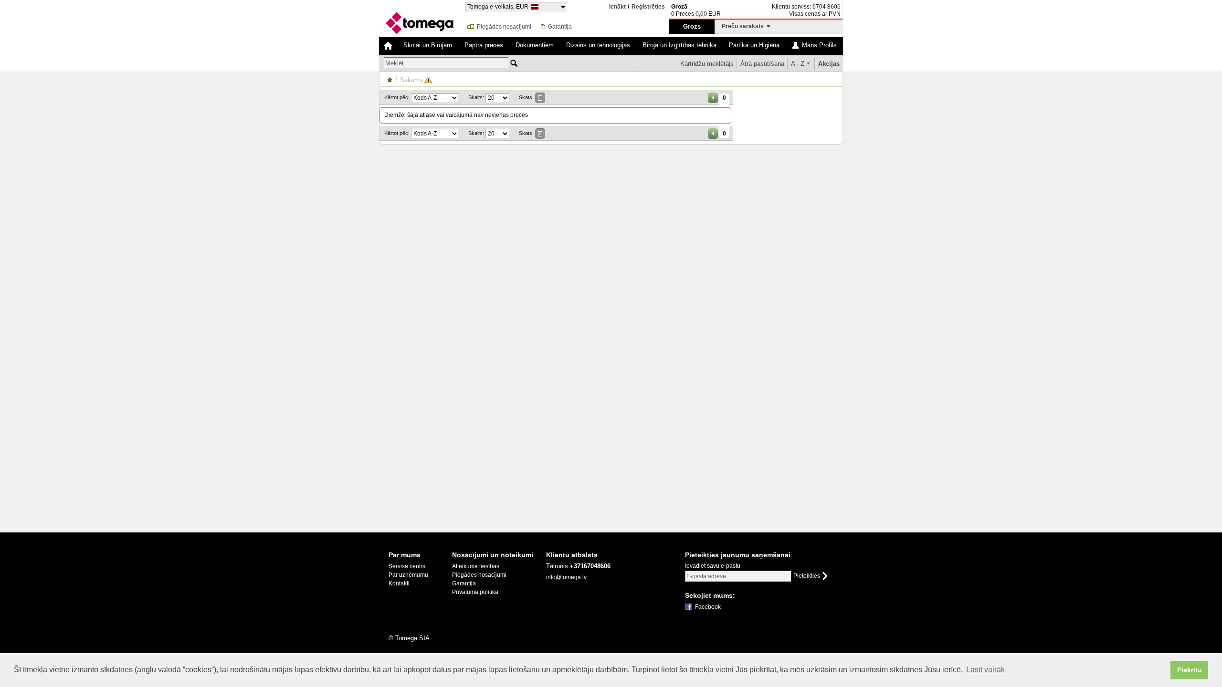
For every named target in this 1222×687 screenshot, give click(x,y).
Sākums (411, 79)
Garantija (560, 26)
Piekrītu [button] (1189, 670)
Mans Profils (819, 45)
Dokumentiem (535, 45)
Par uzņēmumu (408, 575)
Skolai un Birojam (427, 45)
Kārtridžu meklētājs (707, 63)
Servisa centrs (407, 566)
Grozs (692, 26)
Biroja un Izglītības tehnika (679, 45)
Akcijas (829, 63)
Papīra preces (483, 45)
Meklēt (394, 63)
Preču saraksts (744, 26)
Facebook (708, 607)
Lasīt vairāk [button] (985, 670)
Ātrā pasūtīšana (762, 63)
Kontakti (399, 583)
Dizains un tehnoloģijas (598, 45)
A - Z (797, 63)
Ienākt (617, 7)
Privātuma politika (475, 592)
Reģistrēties (648, 7)
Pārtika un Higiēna (754, 45)
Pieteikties (806, 576)
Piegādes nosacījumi (504, 26)
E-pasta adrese (706, 576)
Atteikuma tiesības (475, 566)
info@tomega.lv (566, 577)
